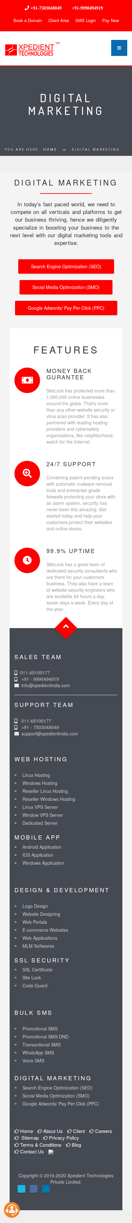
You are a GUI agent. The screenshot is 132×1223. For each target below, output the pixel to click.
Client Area (58, 20)
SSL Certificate (37, 969)
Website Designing (41, 914)
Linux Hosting (36, 775)
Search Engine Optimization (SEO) (66, 266)
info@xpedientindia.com (45, 685)
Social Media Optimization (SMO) (66, 287)
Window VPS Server (42, 815)
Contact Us (32, 1151)
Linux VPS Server (40, 807)
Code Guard (34, 985)
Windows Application (43, 863)
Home (50, 149)
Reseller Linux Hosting (45, 791)
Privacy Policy (64, 1137)
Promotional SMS (40, 1028)
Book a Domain (27, 20)
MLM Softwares (38, 946)
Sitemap (29, 1137)
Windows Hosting (39, 783)
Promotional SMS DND (45, 1036)
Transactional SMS (41, 1044)
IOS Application (38, 855)
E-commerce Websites (45, 930)
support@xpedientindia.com (49, 733)
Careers (103, 1131)
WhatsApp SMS (38, 1052)
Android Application (42, 847)
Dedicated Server (40, 823)
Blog (76, 1144)
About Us (53, 1131)
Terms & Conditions (41, 1144)
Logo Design (35, 906)
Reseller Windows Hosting (48, 799)
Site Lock (31, 977)
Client (79, 1131)
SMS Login (85, 20)
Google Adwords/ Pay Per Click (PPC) (66, 308)
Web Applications (39, 938)
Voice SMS (33, 1060)
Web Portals (34, 922)
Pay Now (110, 20)
